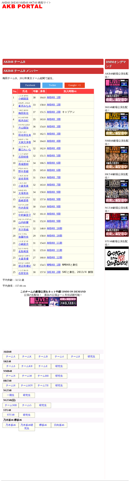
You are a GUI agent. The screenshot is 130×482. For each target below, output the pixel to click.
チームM (27, 375)
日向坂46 (59, 425)
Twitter (52, 85)
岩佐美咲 (23, 178)
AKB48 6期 (54, 162)
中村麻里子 (24, 215)
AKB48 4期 (54, 141)
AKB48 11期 (54, 242)
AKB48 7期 (54, 177)
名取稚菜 (23, 251)
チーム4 (59, 356)
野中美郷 (23, 171)
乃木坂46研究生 (26, 427)
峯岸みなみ (24, 106)
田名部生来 (24, 135)
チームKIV (27, 385)
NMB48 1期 (54, 264)
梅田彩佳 (23, 113)
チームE (43, 366)
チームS (10, 366)
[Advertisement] (65, 34)
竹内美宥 (23, 207)
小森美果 (23, 186)
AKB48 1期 (54, 97)
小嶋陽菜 (23, 98)
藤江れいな (24, 149)
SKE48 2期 (54, 272)
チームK (27, 356)
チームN (10, 375)
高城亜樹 (23, 164)
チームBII (43, 375)
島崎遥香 (23, 200)
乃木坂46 (11, 425)
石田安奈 (23, 273)
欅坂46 (43, 425)
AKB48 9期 (54, 191)
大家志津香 (24, 142)
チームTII (43, 385)
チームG (27, 405)
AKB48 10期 (54, 228)
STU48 (10, 414)
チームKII (26, 366)
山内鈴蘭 (23, 222)
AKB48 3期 (54, 119)
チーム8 (75, 356)
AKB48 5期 (54, 155)
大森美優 (23, 258)
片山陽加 (23, 127)
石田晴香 (23, 156)
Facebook (30, 85)
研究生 (91, 356)
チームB (43, 356)
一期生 (10, 395)
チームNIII (11, 405)
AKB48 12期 (54, 257)
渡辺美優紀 (24, 266)
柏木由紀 (23, 120)
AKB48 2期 (54, 111)
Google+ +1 (74, 85)
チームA (10, 356)
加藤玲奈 (23, 237)
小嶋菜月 (23, 244)
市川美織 (23, 229)
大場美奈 (23, 193)
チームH (10, 385)
